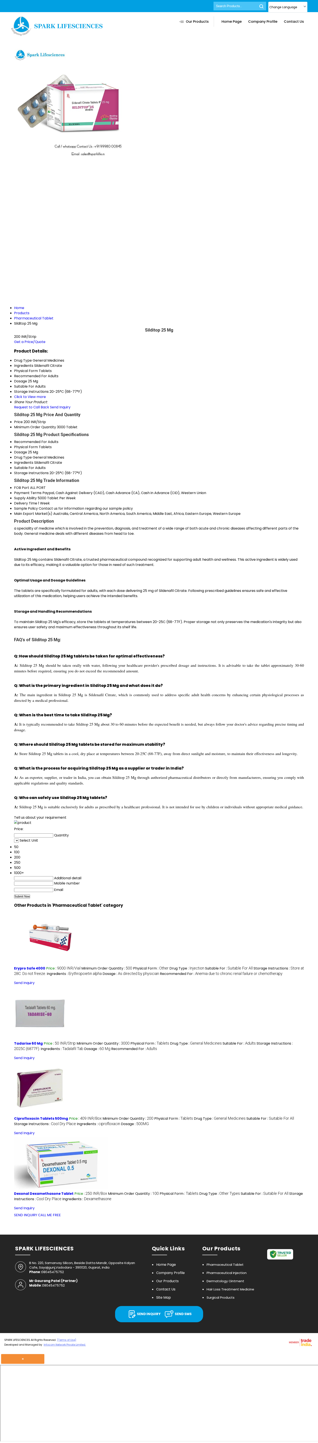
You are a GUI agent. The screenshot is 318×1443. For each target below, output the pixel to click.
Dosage (20, 452)
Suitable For (24, 467)
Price (18, 421)
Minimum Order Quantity (35, 427)
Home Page (232, 21)
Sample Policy (26, 508)
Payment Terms (28, 492)
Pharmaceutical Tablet (225, 1264)
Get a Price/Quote (29, 341)
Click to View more (30, 396)
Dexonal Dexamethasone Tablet (44, 1193)
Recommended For (30, 441)
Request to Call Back (31, 407)
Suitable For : (229, 968)
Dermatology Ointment (225, 1281)
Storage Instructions (31, 472)
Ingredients (23, 462)
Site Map (163, 1297)
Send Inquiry (60, 407)
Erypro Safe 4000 (29, 968)
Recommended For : (221, 973)
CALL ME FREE (49, 1215)
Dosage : (131, 973)
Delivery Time (25, 503)
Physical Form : (151, 968)
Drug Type (23, 457)
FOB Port (21, 487)
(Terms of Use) (66, 1340)
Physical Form (26, 446)
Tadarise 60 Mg (28, 1043)
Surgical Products (220, 1297)
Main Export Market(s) (33, 513)
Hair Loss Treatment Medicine (230, 1289)
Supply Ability (25, 498)
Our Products (197, 21)
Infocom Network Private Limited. (65, 1344)
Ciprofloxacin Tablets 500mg (41, 1118)
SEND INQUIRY (25, 1215)
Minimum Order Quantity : (106, 968)
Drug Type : (186, 968)
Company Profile (262, 21)
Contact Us (294, 21)
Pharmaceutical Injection (227, 1273)
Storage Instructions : (45, 1123)
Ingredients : (74, 973)
